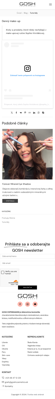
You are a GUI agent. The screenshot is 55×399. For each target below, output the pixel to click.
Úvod (19, 13)
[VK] (21, 113)
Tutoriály (34, 13)
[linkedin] (34, 113)
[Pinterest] (25, 113)
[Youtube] (35, 304)
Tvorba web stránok (36, 394)
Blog (26, 13)
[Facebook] (16, 113)
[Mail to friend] (29, 113)
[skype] (42, 113)
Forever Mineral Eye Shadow (16, 184)
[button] (50, 4)
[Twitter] (12, 113)
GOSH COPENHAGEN (10, 312)
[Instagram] (27, 304)
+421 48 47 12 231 (13, 378)
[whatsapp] (38, 113)
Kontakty (9, 386)
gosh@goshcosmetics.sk (16, 382)
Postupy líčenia (8, 218)
